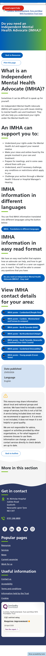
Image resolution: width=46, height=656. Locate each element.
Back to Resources (12, 55)
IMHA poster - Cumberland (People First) (24, 312)
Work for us (6, 564)
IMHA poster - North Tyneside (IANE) (23, 327)
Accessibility (7, 584)
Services (5, 550)
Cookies (5, 598)
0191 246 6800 (13, 518)
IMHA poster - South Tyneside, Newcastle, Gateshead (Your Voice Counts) (25, 341)
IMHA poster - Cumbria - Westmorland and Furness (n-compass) (23, 320)
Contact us (6, 579)
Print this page (10, 63)
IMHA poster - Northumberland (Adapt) (24, 334)
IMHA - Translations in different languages (21, 229)
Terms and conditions (11, 588)
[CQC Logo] (10, 608)
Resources (5, 545)
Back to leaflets (11, 453)
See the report (10, 629)
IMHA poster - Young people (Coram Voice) (23, 356)
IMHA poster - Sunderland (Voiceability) (24, 349)
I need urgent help (12, 8)
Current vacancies (9, 559)
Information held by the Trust (15, 593)
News (3, 554)
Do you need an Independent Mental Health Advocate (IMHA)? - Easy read (22, 278)
